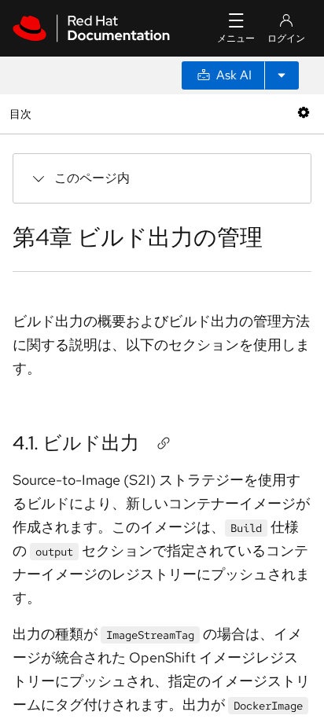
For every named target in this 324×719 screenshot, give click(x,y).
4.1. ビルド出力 (76, 443)
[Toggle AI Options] (281, 75)
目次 (22, 113)
